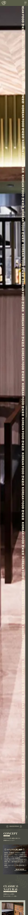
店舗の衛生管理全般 (14, 826)
